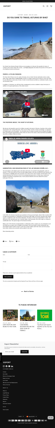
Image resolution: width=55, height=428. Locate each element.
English (20, 416)
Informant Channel (7, 403)
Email (29, 254)
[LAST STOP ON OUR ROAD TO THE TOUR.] (10, 315)
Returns (4, 401)
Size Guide (5, 374)
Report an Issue (6, 378)
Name (4, 254)
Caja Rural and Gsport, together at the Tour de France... (44, 326)
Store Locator (6, 409)
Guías (26, 14)
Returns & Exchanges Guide (9, 376)
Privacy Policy (28, 281)
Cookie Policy (6, 397)
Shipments (5, 399)
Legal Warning (6, 392)
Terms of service (6, 384)
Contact (4, 371)
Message (4, 261)
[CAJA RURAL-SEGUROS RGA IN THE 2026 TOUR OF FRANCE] (27, 315)
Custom (20, 14)
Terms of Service (36, 281)
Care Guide (5, 380)
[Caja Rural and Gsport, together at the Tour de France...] (44, 315)
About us (5, 390)
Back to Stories (29, 291)
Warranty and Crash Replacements (10, 382)
